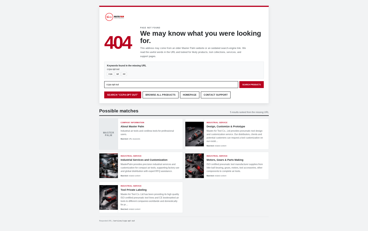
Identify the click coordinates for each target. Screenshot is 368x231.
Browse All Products (160, 95)
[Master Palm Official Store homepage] (114, 21)
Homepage (190, 95)
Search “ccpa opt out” (122, 95)
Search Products (251, 85)
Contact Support (216, 95)
